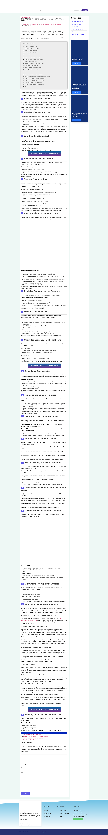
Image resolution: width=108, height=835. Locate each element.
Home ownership (63, 815)
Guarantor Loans (26, 17)
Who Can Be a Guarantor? (31, 50)
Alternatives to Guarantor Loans (33, 72)
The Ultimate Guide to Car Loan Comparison (34, 739)
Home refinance (63, 812)
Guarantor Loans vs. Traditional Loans (34, 63)
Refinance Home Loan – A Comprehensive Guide (35, 736)
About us (47, 812)
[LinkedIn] (28, 824)
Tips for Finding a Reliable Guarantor (34, 74)
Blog (64, 10)
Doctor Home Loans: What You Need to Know (79, 58)
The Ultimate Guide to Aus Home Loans (33, 738)
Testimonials (48, 815)
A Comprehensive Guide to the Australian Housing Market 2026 (79, 115)
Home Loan (31, 10)
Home (46, 810)
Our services (48, 813)
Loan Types (39, 10)
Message (23, 777)
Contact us (47, 816)
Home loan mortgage (64, 813)
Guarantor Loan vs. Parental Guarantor (35, 78)
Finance (61, 816)
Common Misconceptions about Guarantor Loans (37, 76)
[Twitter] (25, 824)
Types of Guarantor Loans (31, 55)
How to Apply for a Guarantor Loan (33, 57)
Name (22, 767)
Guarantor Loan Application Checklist (34, 80)
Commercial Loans (49, 10)
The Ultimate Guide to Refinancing (32, 734)
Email (22, 772)
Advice (58, 10)
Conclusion (28, 86)
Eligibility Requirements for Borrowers (33, 59)
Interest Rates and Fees (30, 61)
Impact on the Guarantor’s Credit (33, 67)
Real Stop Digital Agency (42, 831)
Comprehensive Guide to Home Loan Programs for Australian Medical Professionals (79, 86)
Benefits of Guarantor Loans (31, 48)
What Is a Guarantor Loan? (31, 46)
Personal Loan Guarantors (56, 24)
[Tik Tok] (35, 824)
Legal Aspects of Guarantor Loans (33, 69)
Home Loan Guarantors (45, 24)
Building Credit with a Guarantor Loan (34, 84)
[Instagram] (32, 824)
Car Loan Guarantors (27, 24)
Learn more (76, 63)
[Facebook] (21, 824)
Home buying (63, 810)
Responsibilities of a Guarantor (32, 52)
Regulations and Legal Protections (33, 82)
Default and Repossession (31, 65)
